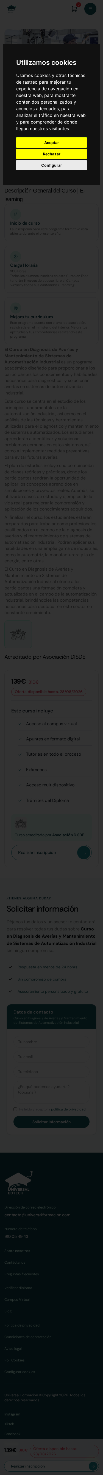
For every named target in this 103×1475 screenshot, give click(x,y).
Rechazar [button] (51, 154)
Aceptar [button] (51, 142)
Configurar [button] (51, 165)
